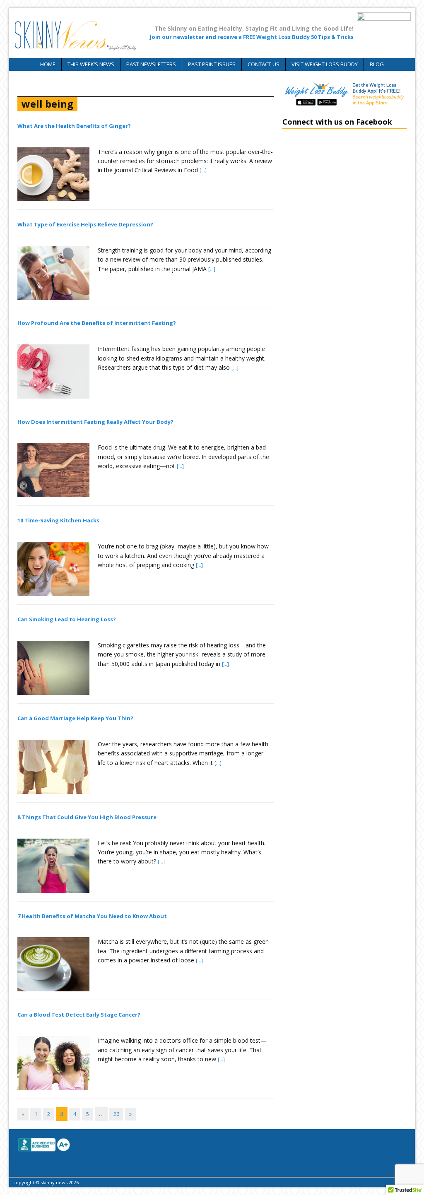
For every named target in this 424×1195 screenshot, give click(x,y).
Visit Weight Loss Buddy (325, 64)
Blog (377, 64)
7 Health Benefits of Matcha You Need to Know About (92, 916)
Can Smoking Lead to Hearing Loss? (66, 619)
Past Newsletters (151, 64)
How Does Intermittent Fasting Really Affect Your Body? (95, 422)
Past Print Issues (212, 64)
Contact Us (263, 64)
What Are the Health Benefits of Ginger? (74, 126)
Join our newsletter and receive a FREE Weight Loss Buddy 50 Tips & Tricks (252, 37)
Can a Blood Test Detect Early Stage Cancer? (78, 1014)
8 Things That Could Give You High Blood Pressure (87, 817)
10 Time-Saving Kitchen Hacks (58, 520)
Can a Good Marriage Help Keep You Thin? (75, 718)
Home (47, 64)
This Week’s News (90, 64)
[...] (203, 170)
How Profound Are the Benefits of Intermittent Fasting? (96, 323)
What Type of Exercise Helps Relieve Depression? (85, 224)
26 (116, 1114)
